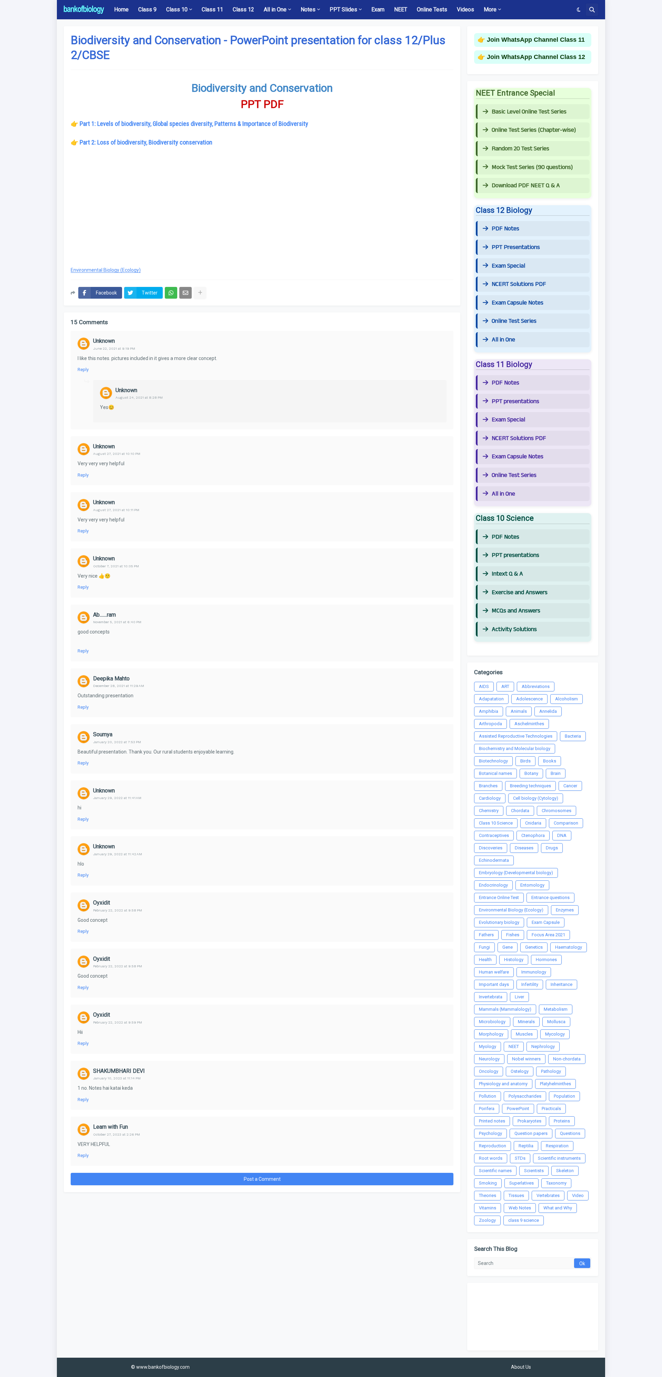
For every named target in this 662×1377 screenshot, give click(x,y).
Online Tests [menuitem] (432, 9)
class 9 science (523, 1220)
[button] (579, 9)
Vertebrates (548, 1195)
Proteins (562, 1121)
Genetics (534, 947)
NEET (514, 1046)
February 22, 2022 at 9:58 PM (117, 910)
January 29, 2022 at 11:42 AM (117, 854)
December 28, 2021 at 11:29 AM (118, 686)
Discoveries (490, 847)
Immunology (533, 972)
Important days (494, 984)
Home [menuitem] (121, 9)
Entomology (532, 885)
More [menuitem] (490, 9)
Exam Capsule (546, 922)
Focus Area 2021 (548, 934)
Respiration (557, 1145)
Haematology (568, 947)
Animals (519, 711)
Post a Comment (262, 1179)
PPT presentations (515, 401)
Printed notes (492, 1121)
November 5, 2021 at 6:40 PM (117, 622)
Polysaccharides (525, 1096)
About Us (521, 1367)
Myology (487, 1046)
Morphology (491, 1034)
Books (549, 761)
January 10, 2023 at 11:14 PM (117, 1078)
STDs (520, 1158)
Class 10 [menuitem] (177, 9)
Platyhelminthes (555, 1083)
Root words (490, 1158)
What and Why (557, 1207)
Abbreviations (536, 686)
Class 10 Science (496, 823)
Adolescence (529, 698)
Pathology (551, 1071)
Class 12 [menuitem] (243, 9)
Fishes (512, 934)
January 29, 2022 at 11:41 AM (117, 798)
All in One (503, 339)
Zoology (487, 1220)
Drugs (552, 847)
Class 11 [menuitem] (212, 9)
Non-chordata (567, 1058)
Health (485, 959)
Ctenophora (533, 835)
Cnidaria (533, 823)
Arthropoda (490, 723)
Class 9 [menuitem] (147, 9)
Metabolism (556, 1009)
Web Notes (520, 1207)
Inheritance (561, 984)
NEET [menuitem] (400, 9)
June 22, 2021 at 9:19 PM (114, 348)
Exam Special (508, 265)
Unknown (104, 341)
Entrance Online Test (499, 897)
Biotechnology (493, 761)
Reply (83, 369)
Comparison (566, 823)
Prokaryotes (529, 1121)
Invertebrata (490, 996)
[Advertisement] (262, 210)
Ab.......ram (104, 614)
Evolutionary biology (499, 922)
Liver (519, 996)
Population (564, 1096)
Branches (488, 785)
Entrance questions (550, 897)
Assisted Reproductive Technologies (515, 736)
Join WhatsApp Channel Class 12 (536, 56)
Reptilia (526, 1145)
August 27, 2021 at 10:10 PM (116, 454)
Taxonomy (556, 1183)
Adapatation (491, 698)
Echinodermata (494, 860)
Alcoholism (566, 698)
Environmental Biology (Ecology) (106, 270)
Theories (487, 1195)
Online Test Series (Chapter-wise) (534, 130)
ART (505, 686)
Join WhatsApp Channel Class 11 (536, 39)
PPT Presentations (516, 247)
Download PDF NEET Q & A (526, 185)
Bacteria (573, 736)
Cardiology (490, 798)
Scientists (534, 1170)
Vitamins (487, 1207)
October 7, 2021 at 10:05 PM (116, 566)
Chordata (520, 810)
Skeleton (565, 1170)
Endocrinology (493, 885)
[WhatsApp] (171, 293)
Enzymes (565, 909)
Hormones (546, 959)
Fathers (486, 934)
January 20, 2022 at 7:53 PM (117, 742)
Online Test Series (514, 321)
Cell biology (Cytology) (535, 798)
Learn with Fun (110, 1127)
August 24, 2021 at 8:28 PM (139, 397)
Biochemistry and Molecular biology (514, 748)
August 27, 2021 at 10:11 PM (116, 510)
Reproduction (492, 1145)
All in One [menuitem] (275, 9)
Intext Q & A (507, 573)
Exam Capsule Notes (517, 302)
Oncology (488, 1071)
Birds (525, 761)
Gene (507, 947)
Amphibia (488, 711)
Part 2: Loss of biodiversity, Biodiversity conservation (146, 142)
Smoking (488, 1183)
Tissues (516, 1195)
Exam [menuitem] (377, 9)
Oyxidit (101, 902)
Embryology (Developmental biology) (516, 872)
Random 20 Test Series (520, 148)
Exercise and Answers (520, 592)
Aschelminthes (529, 723)
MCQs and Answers (516, 610)
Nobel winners (526, 1058)
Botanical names (495, 773)
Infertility (529, 984)
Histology (513, 959)
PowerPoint (518, 1108)
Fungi (484, 947)
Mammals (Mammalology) (505, 1009)
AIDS (484, 686)
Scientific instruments (559, 1158)
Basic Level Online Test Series (529, 111)
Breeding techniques (530, 785)
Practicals (551, 1108)
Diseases (524, 847)
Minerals (526, 1021)
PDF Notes (505, 228)
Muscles (524, 1034)
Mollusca (556, 1021)
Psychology (490, 1133)
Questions (570, 1133)
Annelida (548, 711)
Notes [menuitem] (308, 9)
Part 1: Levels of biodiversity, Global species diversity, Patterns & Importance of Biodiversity (194, 123)
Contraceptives (494, 835)
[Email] (185, 293)
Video (578, 1195)
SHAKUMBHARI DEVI (119, 1071)
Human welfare (494, 972)
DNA (561, 835)
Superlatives (521, 1183)
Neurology (489, 1058)
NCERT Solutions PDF (519, 284)
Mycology (555, 1034)
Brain (556, 773)
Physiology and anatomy (503, 1083)
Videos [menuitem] (465, 9)
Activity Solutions (514, 629)
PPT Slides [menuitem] (343, 9)
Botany (531, 773)
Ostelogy (520, 1071)
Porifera (486, 1108)
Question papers (531, 1133)
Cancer (570, 785)
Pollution (487, 1096)
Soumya (102, 734)
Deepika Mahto (111, 678)
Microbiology (492, 1021)
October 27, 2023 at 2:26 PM (116, 1134)
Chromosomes (556, 810)
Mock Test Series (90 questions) (532, 167)
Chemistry (489, 810)
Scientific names (495, 1170)
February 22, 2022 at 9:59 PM (117, 1022)
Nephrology (543, 1046)
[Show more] (200, 293)
